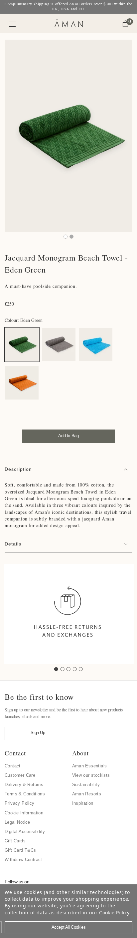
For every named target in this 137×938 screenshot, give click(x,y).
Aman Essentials (89, 765)
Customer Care (20, 775)
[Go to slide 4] (75, 669)
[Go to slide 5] (81, 669)
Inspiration (82, 803)
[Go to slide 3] (68, 669)
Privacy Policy (20, 803)
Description (18, 469)
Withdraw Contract (23, 859)
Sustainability (86, 784)
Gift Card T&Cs (20, 850)
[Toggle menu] (12, 24)
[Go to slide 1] (56, 669)
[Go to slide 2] (63, 669)
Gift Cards (15, 840)
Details (13, 543)
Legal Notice (17, 822)
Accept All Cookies (69, 927)
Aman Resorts (86, 793)
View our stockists (91, 775)
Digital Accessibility (25, 831)
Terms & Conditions (25, 793)
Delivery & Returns (24, 784)
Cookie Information (24, 812)
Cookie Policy (114, 912)
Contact (13, 765)
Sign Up (38, 732)
